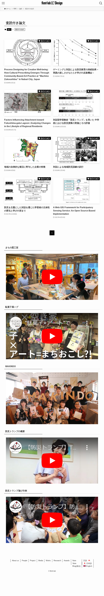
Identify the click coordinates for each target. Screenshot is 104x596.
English (89, 566)
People (24, 561)
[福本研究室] (52, 3)
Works (48, 561)
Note (74, 561)
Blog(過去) (76, 566)
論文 (9, 29)
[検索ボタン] (101, 3)
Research (57, 561)
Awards (67, 561)
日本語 (89, 563)
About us (15, 561)
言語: (85, 561)
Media (40, 561)
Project (32, 561)
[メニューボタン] (3, 3)
